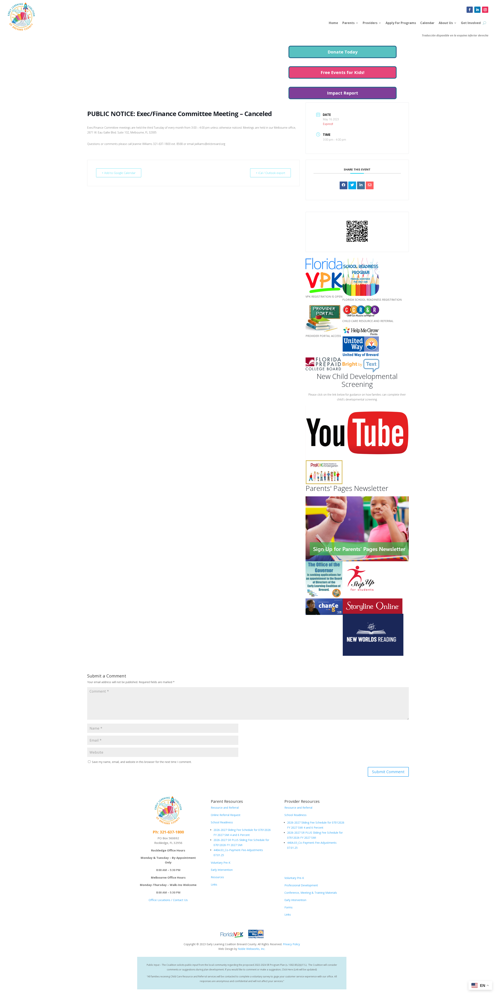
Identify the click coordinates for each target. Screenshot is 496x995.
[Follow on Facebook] (470, 10)
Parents (348, 23)
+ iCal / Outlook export (270, 173)
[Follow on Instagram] (485, 10)
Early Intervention (222, 870)
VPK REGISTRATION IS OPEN (324, 296)
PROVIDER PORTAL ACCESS (323, 336)
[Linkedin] (361, 185)
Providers (370, 23)
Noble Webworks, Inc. (251, 949)
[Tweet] (352, 185)
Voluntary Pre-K (220, 862)
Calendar (427, 23)
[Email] (370, 185)
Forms (288, 907)
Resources (217, 877)
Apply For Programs (401, 23)
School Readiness (222, 822)
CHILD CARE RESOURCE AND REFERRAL (368, 321)
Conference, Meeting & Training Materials (310, 892)
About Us (446, 23)
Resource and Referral (225, 807)
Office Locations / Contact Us (168, 900)
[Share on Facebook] (343, 185)
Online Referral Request (225, 815)
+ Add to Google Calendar (119, 173)
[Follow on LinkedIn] (477, 10)
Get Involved (471, 23)
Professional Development (301, 885)
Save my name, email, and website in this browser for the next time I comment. (142, 762)
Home (333, 23)
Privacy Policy (291, 944)
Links (214, 884)
